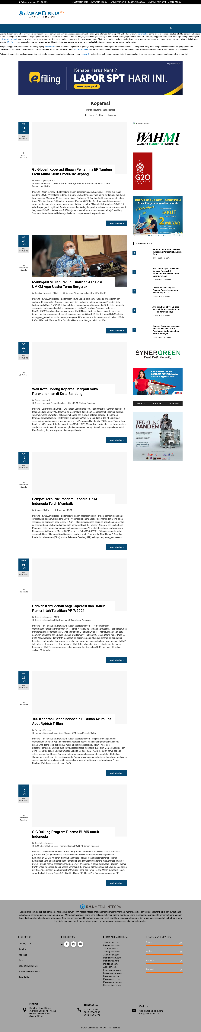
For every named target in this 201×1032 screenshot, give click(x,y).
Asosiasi (38, 293)
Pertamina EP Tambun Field (97, 183)
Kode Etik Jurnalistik (28, 966)
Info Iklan (22, 955)
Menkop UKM (70, 733)
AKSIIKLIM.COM (174, 2)
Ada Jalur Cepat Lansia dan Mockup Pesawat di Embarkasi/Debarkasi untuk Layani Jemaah (165, 272)
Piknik (24, 34)
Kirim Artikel (24, 977)
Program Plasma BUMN (69, 846)
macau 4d (85, 54)
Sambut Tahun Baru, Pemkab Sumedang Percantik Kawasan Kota (167, 252)
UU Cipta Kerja (74, 620)
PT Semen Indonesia (90, 846)
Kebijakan (39, 617)
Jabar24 (37, 21)
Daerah (38, 400)
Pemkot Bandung (58, 403)
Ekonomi (51, 21)
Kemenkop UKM (87, 293)
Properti (112, 21)
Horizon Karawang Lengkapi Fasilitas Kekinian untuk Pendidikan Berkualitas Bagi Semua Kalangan (166, 330)
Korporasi (79, 21)
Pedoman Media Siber (29, 971)
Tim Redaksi (23, 592)
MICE (152, 21)
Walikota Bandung (87, 403)
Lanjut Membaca (116, 223)
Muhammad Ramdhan (23, 819)
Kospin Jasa (57, 733)
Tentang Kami (24, 943)
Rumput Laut (37, 186)
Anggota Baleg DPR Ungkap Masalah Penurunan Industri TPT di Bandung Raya (166, 309)
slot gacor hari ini (80, 49)
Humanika (139, 21)
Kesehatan (39, 843)
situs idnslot (50, 46)
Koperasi (45, 180)
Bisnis (64, 21)
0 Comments (23, 137)
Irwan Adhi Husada (23, 269)
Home (24, 21)
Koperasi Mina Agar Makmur (71, 183)
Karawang (45, 183)
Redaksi (22, 949)
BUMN (37, 846)
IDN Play (10, 42)
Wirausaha (86, 620)
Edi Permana (23, 375)
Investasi (96, 21)
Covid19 (44, 846)
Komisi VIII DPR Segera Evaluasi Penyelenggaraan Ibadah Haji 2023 (165, 290)
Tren (125, 21)
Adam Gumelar (23, 156)
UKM (97, 293)
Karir (20, 960)
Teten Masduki (83, 733)
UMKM (52, 180)
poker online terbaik (8, 39)
